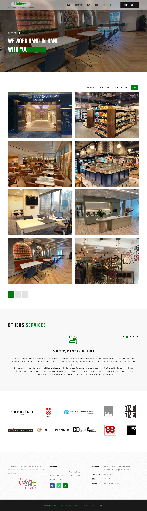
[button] (123, 337)
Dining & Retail (121, 87)
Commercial (89, 87)
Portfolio (107, 5)
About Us (78, 5)
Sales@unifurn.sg (111, 483)
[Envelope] (65, 485)
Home (68, 5)
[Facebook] (52, 485)
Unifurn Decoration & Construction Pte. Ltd (67, 505)
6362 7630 (108, 474)
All (134, 87)
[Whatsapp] (59, 485)
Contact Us (128, 5)
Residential (105, 87)
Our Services (92, 5)
